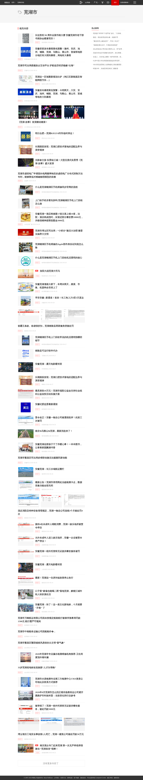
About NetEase (48, 778)
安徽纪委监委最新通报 (46, 404)
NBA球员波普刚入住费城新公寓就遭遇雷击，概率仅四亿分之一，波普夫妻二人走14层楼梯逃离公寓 (109, 64)
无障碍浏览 (20, 2)
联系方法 (63, 778)
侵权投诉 (116, 778)
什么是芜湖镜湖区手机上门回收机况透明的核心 (58, 257)
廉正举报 (110, 778)
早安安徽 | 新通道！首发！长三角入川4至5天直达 (59, 297)
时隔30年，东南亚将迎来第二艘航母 (105, 68)
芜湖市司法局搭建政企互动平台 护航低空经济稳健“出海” (46, 65)
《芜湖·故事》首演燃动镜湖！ (33, 122)
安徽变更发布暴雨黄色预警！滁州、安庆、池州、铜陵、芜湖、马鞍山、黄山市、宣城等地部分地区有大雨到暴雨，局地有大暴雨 (58, 52)
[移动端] (81, 2)
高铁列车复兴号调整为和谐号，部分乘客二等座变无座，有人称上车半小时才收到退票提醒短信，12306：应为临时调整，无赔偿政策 (109, 53)
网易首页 (7, 2)
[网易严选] (96, 2)
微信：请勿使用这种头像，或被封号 (105, 37)
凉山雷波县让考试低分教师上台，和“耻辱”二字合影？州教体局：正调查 (109, 49)
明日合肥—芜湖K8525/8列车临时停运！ (55, 133)
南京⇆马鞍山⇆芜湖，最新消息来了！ (54, 431)
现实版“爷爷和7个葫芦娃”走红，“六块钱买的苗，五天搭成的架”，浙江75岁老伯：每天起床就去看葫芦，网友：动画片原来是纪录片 (109, 33)
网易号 (38, 42)
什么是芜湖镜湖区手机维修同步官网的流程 (56, 187)
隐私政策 (83, 778)
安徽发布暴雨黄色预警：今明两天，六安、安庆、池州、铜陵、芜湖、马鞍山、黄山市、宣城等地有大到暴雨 (58, 93)
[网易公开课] (88, 2)
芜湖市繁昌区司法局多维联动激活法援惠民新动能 (42, 457)
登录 (115, 2)
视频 (37, 276)
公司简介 (56, 778)
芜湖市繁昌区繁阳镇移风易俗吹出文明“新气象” (41, 642)
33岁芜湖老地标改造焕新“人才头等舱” (37, 667)
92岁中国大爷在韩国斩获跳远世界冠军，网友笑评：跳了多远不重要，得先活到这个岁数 (109, 61)
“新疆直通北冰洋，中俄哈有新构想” (105, 45)
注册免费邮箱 (124, 2)
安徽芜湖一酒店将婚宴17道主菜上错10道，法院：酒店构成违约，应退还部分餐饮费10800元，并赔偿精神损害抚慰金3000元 (59, 217)
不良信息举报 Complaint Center (96, 778)
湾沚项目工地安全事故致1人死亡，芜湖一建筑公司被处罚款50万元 (51, 734)
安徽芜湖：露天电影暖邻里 (48, 364)
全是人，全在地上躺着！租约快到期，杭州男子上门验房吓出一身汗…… (109, 57)
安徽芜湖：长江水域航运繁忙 (49, 469)
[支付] (103, 2)
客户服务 (76, 778)
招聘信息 (70, 778)
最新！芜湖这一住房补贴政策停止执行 (54, 577)
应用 (13, 2)
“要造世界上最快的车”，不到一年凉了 (106, 41)
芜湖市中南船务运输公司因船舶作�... (36, 631)
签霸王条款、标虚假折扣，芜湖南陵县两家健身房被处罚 (46, 326)
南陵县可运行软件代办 (46, 350)
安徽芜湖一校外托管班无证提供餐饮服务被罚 (57, 551)
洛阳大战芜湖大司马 (50, 271)
